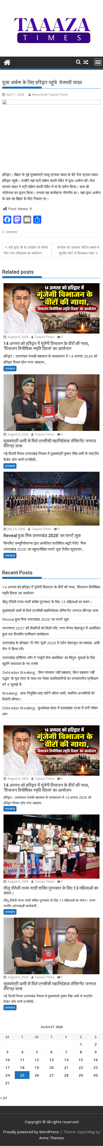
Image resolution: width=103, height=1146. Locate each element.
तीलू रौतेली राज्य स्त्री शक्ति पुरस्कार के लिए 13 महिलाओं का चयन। (47, 601)
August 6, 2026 (17, 337)
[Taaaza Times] (7, 61)
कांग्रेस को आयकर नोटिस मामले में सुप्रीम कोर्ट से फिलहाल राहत (78, 250)
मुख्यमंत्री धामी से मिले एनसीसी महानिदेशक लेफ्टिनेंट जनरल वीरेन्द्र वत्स (50, 610)
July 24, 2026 (16, 529)
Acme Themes (51, 1137)
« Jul (3, 1097)
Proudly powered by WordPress (31, 1131)
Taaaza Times (44, 337)
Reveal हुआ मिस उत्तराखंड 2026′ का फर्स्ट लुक (35, 619)
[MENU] (98, 62)
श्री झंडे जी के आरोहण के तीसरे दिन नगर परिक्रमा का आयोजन (26, 250)
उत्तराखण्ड (11, 232)
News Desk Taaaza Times (50, 94)
